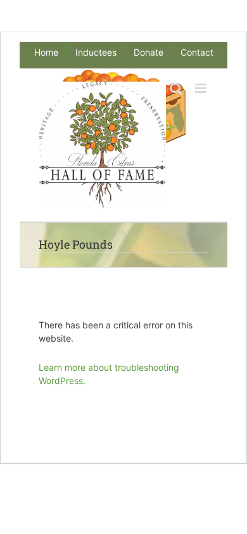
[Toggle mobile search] (176, 88)
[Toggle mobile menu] (201, 88)
